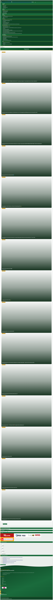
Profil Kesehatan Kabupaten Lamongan (8, 16)
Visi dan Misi (4, 6)
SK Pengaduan (5, 37)
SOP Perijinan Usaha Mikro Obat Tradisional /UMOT (9, 32)
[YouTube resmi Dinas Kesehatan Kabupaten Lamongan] (6, 588)
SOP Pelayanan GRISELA (6, 29)
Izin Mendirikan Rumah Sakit (6, 20)
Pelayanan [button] (4, 18)
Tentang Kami (4, 5)
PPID (2, 583)
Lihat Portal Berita (3, 564)
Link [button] (3, 41)
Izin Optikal (4, 21)
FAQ (2, 582)
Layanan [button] (4, 9)
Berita (3, 580)
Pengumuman (4, 581)
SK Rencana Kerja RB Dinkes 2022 (7, 40)
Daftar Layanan (5, 12)
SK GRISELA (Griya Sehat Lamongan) (7, 36)
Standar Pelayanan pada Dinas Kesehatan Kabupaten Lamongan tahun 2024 (12, 33)
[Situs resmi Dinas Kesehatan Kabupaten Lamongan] (1, 588)
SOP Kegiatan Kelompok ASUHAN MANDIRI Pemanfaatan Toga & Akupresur (12, 27)
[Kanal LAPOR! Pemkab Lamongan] (2, 588)
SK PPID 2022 (4, 38)
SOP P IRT (4, 28)
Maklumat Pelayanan (5, 26)
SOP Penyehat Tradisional (6, 31)
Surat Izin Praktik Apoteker (6, 22)
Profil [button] (3, 4)
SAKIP (3, 17)
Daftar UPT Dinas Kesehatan (6, 42)
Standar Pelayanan (5, 11)
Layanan (3, 579)
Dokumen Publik (5, 13)
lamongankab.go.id (10, 0)
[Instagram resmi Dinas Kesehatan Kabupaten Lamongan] (4, 588)
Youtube (4, 44)
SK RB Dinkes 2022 (5, 39)
